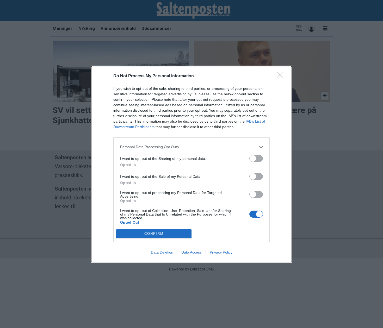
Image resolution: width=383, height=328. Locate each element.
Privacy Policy (221, 252)
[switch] (256, 158)
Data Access (191, 252)
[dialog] (191, 164)
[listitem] (191, 147)
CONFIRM (154, 234)
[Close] (282, 76)
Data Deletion (162, 252)
